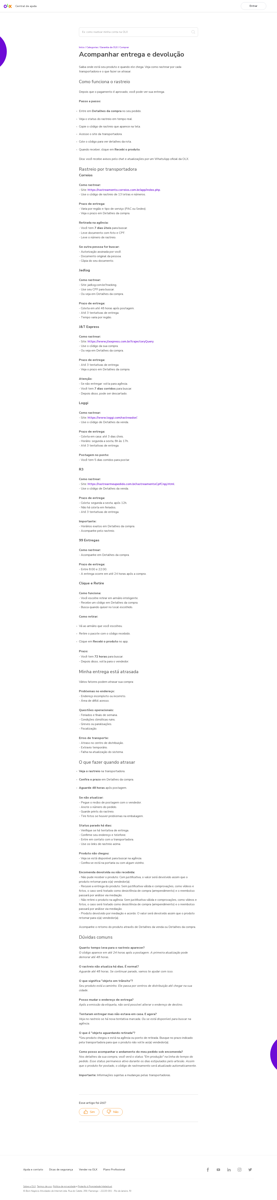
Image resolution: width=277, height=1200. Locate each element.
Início (82, 47)
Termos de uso (44, 1186)
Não (116, 1112)
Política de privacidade (64, 1186)
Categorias (92, 47)
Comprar (124, 47)
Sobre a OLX (29, 1186)
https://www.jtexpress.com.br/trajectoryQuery (121, 341)
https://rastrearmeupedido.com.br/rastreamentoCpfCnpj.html (131, 484)
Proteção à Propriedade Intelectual (95, 1186)
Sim (92, 1112)
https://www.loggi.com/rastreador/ (112, 418)
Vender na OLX (88, 1169)
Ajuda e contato (33, 1169)
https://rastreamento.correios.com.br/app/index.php (124, 190)
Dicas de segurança (61, 1169)
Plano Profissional (114, 1169)
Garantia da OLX (109, 47)
